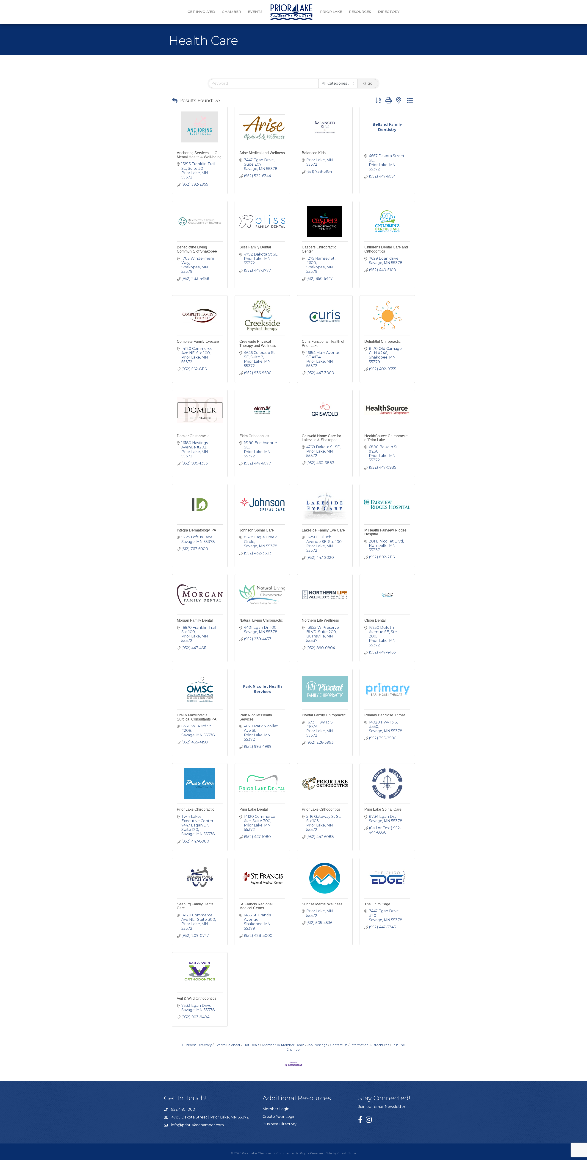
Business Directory (197, 1045)
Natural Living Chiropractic (261, 620)
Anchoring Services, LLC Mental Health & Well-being (199, 155)
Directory (388, 11)
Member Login (276, 1109)
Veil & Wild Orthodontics (196, 998)
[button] (174, 100)
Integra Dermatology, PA (196, 530)
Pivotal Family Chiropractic (324, 715)
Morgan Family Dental (195, 620)
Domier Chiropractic (193, 436)
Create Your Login (279, 1116)
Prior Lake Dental (253, 809)
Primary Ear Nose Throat (384, 715)
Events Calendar (227, 1045)
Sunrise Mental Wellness (322, 904)
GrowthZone (346, 1153)
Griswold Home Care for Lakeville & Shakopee (321, 438)
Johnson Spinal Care (256, 530)
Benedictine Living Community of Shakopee (197, 249)
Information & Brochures (369, 1045)
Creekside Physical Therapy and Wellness (257, 343)
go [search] (370, 83)
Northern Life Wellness (320, 620)
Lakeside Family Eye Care (323, 530)
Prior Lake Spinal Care (382, 809)
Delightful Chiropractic (382, 341)
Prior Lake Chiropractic (195, 809)
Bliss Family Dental (255, 247)
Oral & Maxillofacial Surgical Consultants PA (196, 717)
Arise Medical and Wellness (262, 153)
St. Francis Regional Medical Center (256, 906)
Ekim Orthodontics (254, 436)
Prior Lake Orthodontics (321, 809)
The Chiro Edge (377, 904)
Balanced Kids (314, 153)
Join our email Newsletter (381, 1106)
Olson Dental (375, 620)
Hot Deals (251, 1045)
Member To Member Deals (283, 1045)
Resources (360, 11)
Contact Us (338, 1045)
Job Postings (317, 1045)
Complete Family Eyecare (198, 341)
